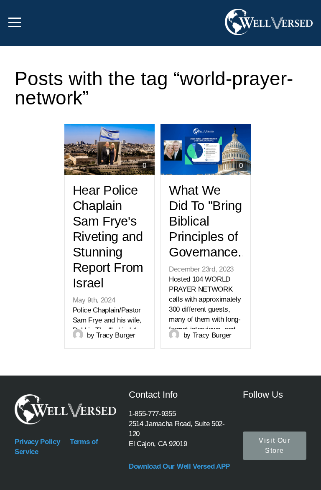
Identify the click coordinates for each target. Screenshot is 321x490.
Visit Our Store (274, 445)
